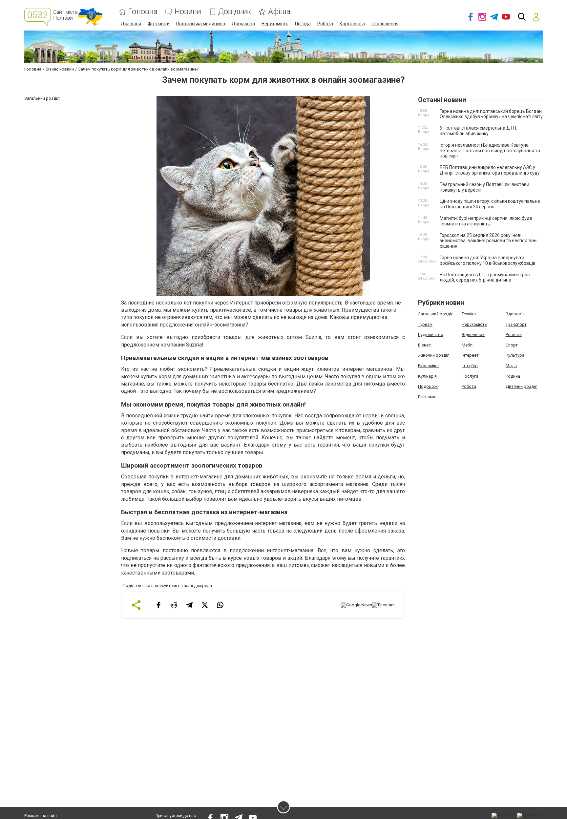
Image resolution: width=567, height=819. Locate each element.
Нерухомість (275, 23)
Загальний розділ (435, 313)
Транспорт (516, 324)
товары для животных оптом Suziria (272, 337)
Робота (325, 23)
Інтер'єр (470, 365)
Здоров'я (515, 313)
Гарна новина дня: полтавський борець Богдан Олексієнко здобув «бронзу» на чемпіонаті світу (491, 114)
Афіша (279, 11)
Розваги (514, 334)
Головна (143, 11)
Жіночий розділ (434, 355)
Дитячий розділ (521, 386)
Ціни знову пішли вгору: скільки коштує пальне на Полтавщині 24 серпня (490, 204)
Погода (303, 23)
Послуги (470, 376)
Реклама (426, 396)
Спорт (512, 345)
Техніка (469, 313)
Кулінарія (427, 376)
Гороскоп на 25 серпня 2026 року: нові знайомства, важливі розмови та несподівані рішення (488, 241)
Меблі (467, 345)
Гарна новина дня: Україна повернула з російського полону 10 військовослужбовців (488, 260)
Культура (515, 355)
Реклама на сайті (40, 815)
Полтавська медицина (200, 23)
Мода (511, 365)
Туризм (425, 324)
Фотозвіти (159, 23)
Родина (513, 376)
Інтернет (470, 355)
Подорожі (428, 386)
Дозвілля (131, 23)
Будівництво (430, 334)
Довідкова (243, 23)
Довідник (234, 11)
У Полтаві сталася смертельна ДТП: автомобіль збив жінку (478, 130)
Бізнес (424, 345)
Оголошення (385, 23)
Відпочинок (473, 334)
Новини (188, 11)
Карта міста (352, 23)
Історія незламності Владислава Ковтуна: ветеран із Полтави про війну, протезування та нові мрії (490, 150)
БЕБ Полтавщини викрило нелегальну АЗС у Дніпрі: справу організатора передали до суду (490, 170)
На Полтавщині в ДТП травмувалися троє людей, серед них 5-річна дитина (485, 277)
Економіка (428, 365)
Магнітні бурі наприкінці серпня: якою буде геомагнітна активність (486, 221)
